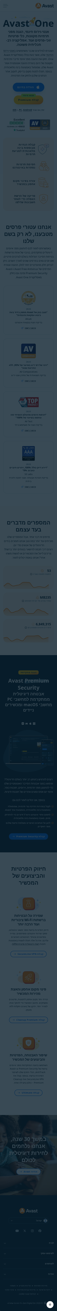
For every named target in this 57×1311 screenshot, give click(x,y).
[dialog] (28, 655)
